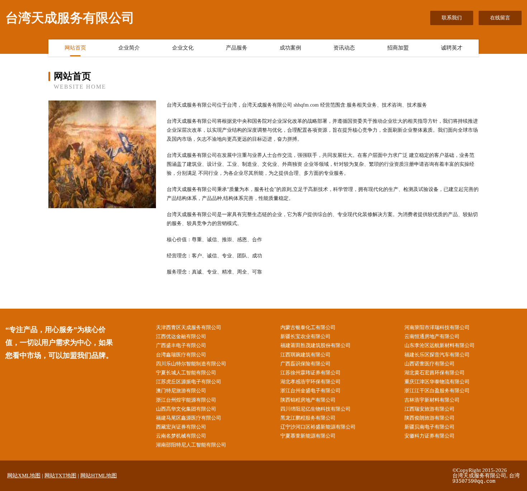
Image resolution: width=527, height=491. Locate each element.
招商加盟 (398, 48)
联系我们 (452, 17)
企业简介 (129, 48)
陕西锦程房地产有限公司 (308, 400)
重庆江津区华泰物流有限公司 (437, 381)
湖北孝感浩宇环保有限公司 (310, 381)
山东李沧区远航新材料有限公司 (439, 345)
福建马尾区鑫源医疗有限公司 (188, 418)
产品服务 (236, 48)
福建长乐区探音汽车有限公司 (437, 354)
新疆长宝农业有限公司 (305, 336)
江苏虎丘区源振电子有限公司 (188, 381)
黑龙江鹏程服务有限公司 (308, 418)
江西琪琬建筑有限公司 (305, 354)
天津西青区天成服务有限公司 (188, 327)
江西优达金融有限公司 (181, 336)
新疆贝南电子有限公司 (429, 427)
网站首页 (75, 48)
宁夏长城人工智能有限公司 (186, 372)
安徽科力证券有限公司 (429, 436)
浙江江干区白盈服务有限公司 (437, 390)
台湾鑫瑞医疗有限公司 (181, 354)
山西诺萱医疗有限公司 (429, 363)
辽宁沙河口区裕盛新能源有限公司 (318, 427)
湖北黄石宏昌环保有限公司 (434, 372)
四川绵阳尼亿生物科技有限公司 (315, 409)
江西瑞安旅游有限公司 (429, 409)
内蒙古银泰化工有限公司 (308, 327)
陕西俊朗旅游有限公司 (429, 418)
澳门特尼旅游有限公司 (181, 390)
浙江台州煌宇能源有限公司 (186, 400)
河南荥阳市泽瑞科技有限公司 (437, 327)
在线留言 (500, 17)
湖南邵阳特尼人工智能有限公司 (191, 445)
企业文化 (183, 48)
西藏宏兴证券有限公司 (181, 427)
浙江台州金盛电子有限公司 (310, 390)
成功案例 (290, 48)
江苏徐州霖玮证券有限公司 (310, 372)
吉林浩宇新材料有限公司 (432, 400)
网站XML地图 (24, 475)
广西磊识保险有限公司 (305, 363)
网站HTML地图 (98, 475)
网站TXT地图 (60, 475)
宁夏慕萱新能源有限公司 (308, 436)
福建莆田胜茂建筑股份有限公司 (315, 345)
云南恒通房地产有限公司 (432, 336)
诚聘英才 (451, 48)
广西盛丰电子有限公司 (181, 345)
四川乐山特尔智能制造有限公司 (191, 363)
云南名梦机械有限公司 (181, 436)
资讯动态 (344, 48)
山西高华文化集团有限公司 (186, 409)
